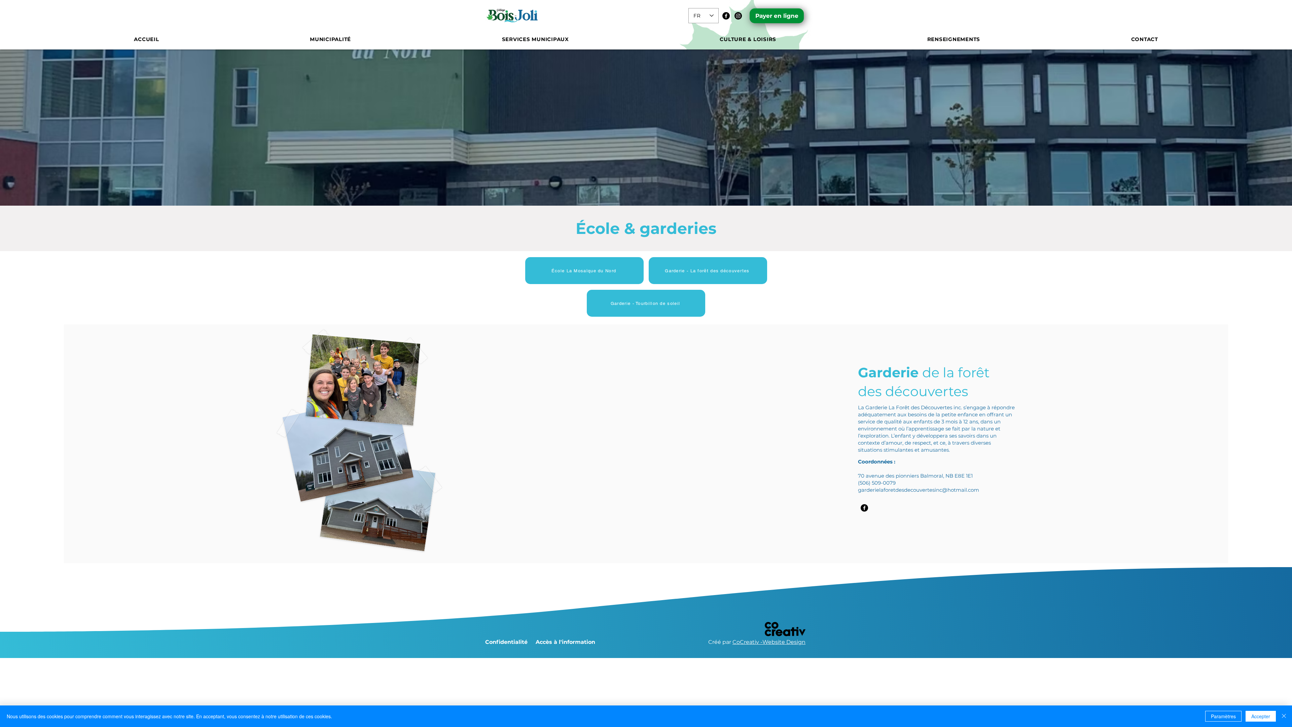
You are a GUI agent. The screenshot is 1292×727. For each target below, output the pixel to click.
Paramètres (1223, 716)
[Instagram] (738, 16)
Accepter (1260, 716)
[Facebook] (726, 16)
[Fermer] (1284, 716)
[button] (331, 39)
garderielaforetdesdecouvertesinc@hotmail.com (918, 490)
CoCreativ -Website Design (768, 642)
